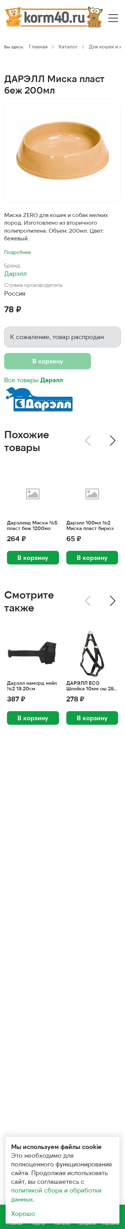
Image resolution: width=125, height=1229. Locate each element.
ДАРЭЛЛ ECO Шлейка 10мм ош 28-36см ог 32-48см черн (90, 686)
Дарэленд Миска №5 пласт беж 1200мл (32, 525)
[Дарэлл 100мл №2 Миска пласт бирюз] (92, 493)
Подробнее (17, 252)
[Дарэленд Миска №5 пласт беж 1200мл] (33, 493)
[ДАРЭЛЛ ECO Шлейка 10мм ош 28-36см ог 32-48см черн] (92, 653)
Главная (38, 46)
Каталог (68, 46)
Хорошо (23, 1213)
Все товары (33, 380)
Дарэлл (15, 273)
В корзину (47, 361)
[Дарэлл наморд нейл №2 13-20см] (33, 653)
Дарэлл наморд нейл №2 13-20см (32, 686)
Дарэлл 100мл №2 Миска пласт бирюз (90, 525)
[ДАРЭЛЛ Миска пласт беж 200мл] (62, 150)
